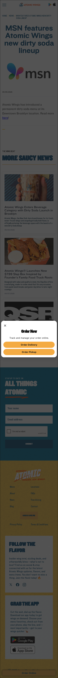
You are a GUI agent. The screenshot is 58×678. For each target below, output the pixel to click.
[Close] (5, 326)
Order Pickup (29, 352)
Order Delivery (29, 344)
